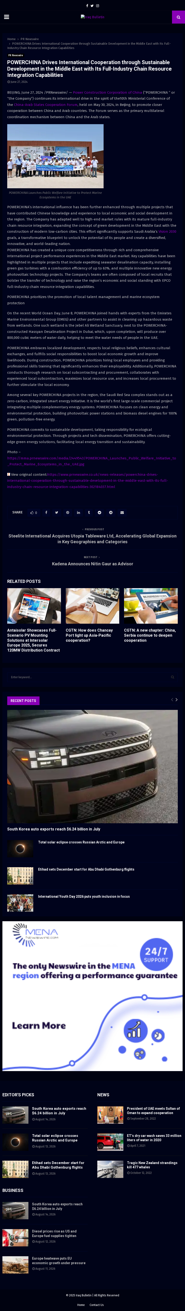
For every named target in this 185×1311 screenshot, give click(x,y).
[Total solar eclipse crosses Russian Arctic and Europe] (20, 848)
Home (81, 1305)
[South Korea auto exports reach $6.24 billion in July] (92, 766)
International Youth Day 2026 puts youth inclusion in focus (84, 896)
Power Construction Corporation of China (108, 92)
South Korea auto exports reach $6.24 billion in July (53, 829)
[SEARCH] (172, 677)
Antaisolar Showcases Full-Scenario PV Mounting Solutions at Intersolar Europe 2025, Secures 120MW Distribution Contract (33, 640)
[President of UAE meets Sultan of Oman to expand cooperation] (110, 1115)
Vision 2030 (167, 231)
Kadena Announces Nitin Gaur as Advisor (92, 563)
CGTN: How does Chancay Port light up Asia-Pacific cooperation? (89, 635)
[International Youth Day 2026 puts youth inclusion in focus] (20, 903)
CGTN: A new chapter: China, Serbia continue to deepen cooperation (150, 635)
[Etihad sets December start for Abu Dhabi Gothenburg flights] (20, 875)
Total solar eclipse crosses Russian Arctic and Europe (81, 842)
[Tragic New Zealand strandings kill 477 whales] (110, 1169)
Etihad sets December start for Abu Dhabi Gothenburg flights (86, 869)
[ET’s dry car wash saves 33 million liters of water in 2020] (110, 1142)
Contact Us (97, 1305)
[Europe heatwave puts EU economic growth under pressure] (15, 1265)
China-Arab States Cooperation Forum (46, 105)
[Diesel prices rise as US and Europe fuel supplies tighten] (15, 1237)
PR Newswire (15, 55)
